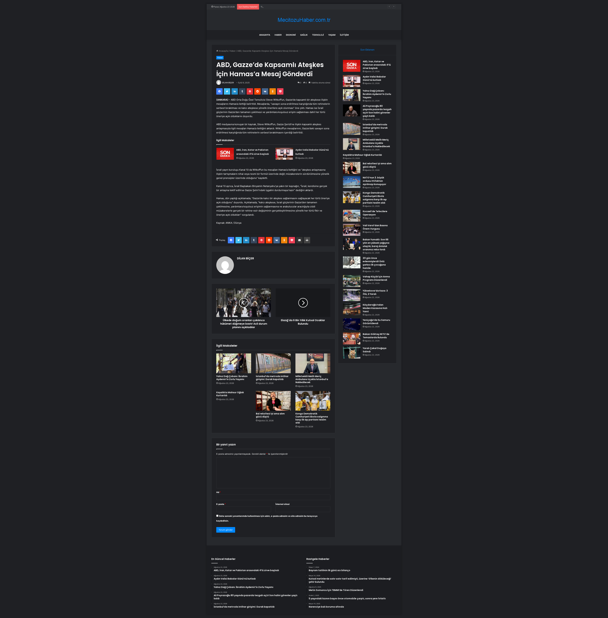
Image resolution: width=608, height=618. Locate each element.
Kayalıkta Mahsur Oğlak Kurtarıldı (230, 394)
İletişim (344, 35)
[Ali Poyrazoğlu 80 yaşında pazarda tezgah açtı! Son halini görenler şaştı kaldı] (351, 110)
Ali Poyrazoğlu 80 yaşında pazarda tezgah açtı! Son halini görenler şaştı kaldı (377, 111)
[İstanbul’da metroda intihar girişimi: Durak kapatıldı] (273, 363)
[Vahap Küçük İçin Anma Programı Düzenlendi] (351, 281)
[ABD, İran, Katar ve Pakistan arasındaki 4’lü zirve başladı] (225, 154)
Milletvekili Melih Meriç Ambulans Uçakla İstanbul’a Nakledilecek (311, 379)
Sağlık (304, 35)
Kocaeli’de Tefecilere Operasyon (375, 213)
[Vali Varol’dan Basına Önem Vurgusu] (351, 230)
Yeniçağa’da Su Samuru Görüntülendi (376, 321)
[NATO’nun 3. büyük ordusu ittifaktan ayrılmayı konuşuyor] (351, 182)
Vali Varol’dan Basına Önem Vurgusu (375, 227)
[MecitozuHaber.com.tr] (304, 20)
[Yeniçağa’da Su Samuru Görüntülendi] (351, 324)
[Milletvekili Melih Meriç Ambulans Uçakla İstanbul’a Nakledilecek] (312, 363)
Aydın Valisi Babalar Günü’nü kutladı (374, 78)
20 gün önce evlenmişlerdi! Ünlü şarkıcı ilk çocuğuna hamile (374, 263)
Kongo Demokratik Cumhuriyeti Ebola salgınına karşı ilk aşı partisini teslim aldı (311, 418)
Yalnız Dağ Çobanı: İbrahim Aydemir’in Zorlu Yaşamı (285, 6)
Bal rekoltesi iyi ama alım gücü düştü (270, 415)
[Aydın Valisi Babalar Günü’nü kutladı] (284, 154)
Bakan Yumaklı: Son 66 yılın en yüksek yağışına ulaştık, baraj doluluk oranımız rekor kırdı (376, 244)
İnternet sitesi (283, 504)
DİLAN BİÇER (228, 82)
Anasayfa (264, 35)
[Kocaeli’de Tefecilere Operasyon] (351, 216)
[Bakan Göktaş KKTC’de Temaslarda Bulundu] (351, 338)
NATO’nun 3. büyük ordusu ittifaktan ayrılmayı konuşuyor (374, 181)
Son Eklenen (367, 49)
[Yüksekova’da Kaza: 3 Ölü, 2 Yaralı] (351, 295)
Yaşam (332, 35)
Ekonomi (291, 35)
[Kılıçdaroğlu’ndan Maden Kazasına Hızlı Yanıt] (351, 309)
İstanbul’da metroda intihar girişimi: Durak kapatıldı (272, 378)
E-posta (221, 504)
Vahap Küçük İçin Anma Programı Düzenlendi (376, 278)
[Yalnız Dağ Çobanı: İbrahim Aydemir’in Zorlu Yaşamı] (233, 363)
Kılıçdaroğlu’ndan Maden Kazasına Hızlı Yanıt (375, 308)
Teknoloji (318, 35)
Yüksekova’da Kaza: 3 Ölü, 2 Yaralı (375, 292)
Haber (278, 35)
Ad (218, 492)
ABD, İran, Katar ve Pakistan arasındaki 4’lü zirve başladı (377, 65)
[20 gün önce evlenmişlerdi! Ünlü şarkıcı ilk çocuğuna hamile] (351, 262)
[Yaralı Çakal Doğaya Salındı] (351, 353)
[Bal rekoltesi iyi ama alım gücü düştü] (273, 401)
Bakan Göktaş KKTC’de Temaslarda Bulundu (376, 336)
